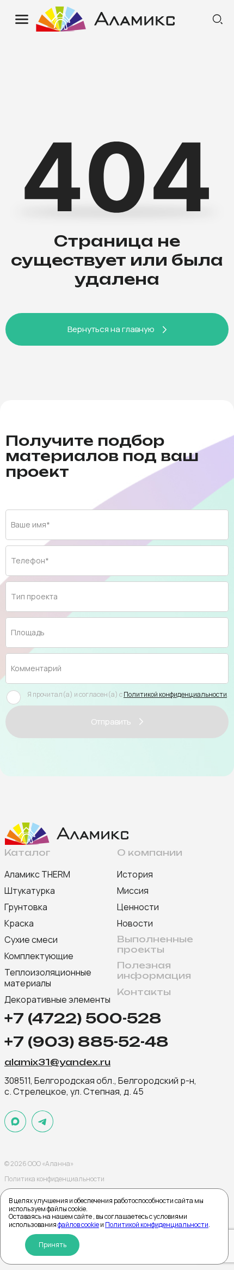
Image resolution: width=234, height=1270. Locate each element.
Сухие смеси (31, 940)
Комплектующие (38, 956)
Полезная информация (154, 970)
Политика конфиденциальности (54, 1178)
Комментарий (36, 668)
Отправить (111, 721)
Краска (19, 923)
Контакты (144, 992)
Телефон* (30, 560)
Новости (135, 923)
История (135, 874)
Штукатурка (29, 891)
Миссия (133, 891)
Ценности (138, 907)
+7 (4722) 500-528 (83, 1018)
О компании (149, 853)
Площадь (28, 632)
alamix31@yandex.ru (57, 1062)
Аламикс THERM (37, 874)
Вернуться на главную (111, 329)
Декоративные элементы (57, 999)
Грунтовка (25, 907)
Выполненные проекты (155, 944)
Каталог (27, 853)
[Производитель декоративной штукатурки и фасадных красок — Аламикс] (122, 19)
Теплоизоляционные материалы (47, 977)
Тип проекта (34, 596)
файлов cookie (78, 1224)
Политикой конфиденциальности (156, 1224)
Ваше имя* (30, 524)
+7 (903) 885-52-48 (86, 1042)
